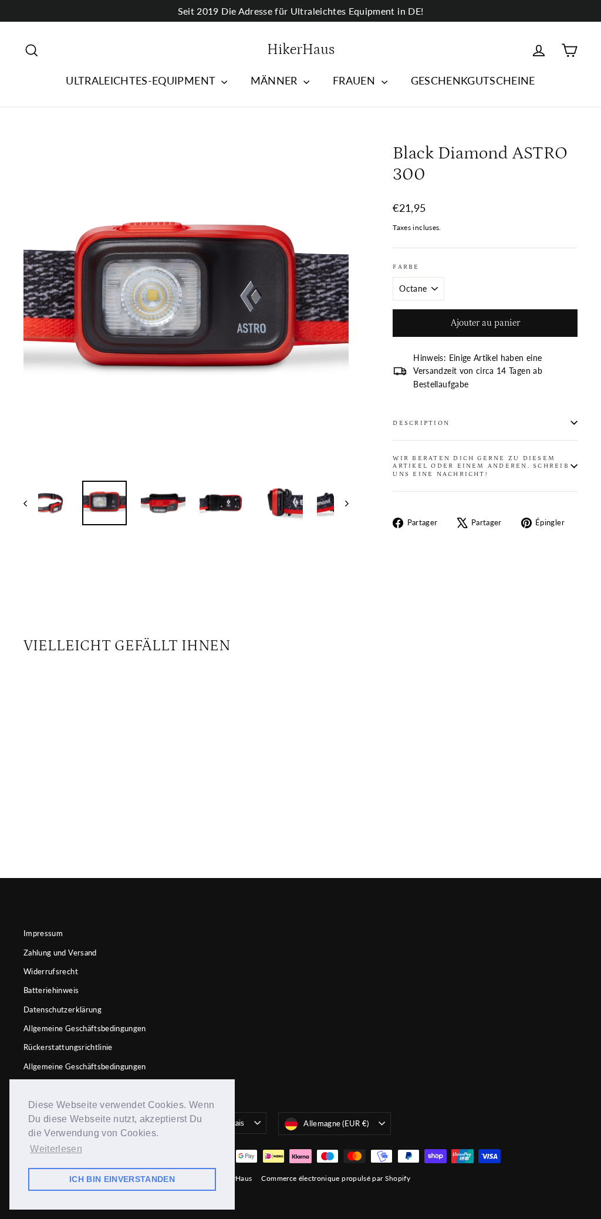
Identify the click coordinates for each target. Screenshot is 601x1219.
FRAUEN (355, 80)
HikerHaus (301, 50)
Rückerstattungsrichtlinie (68, 1047)
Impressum (43, 933)
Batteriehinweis (51, 990)
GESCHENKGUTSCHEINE (473, 80)
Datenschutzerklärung (62, 1009)
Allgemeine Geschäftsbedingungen (84, 1028)
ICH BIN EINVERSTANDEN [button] (122, 1179)
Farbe (406, 267)
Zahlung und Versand (60, 952)
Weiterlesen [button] (56, 1149)
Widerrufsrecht (50, 971)
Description (421, 423)
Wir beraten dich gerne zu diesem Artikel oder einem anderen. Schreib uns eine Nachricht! (481, 466)
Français (231, 1122)
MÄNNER (275, 80)
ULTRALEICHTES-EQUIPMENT (142, 80)
